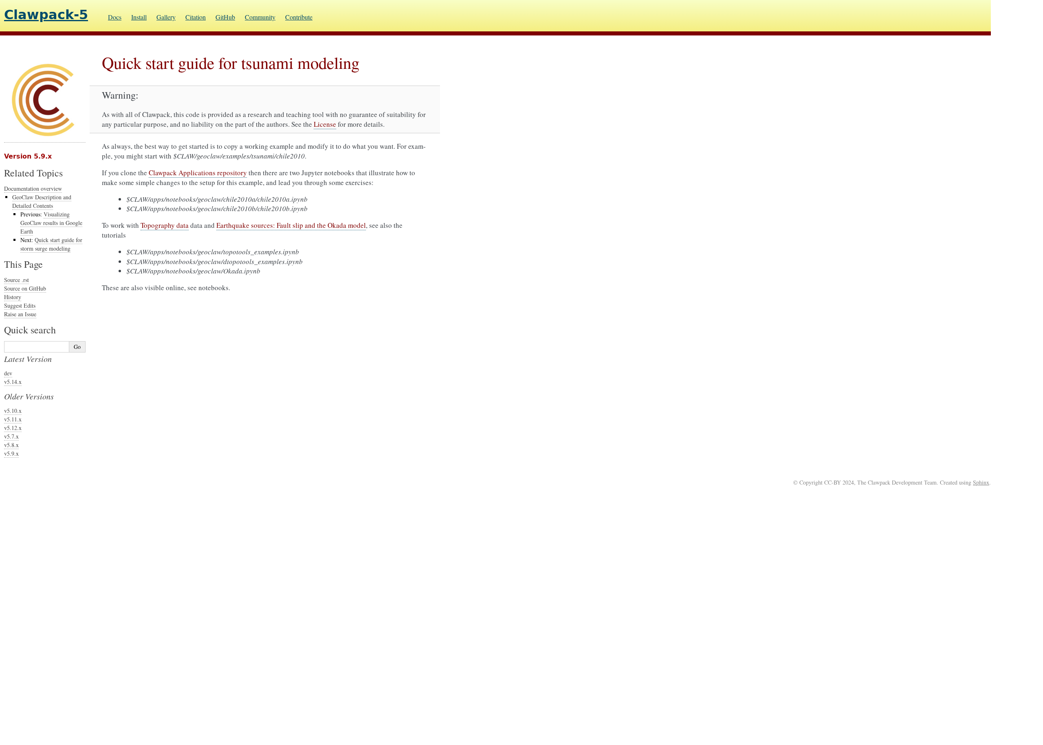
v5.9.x (11, 453)
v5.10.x (13, 410)
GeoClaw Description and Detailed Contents (41, 201)
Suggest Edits (19, 305)
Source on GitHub (25, 288)
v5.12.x (13, 428)
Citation (195, 17)
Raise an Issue (20, 314)
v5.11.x (13, 419)
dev (8, 373)
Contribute (298, 17)
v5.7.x (11, 436)
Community (260, 17)
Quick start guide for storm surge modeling (51, 244)
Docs (114, 17)
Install (139, 17)
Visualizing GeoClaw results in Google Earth (51, 222)
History (12, 297)
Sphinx (981, 482)
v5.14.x (13, 382)
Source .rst (16, 280)
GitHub (225, 17)
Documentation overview (33, 188)
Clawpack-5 (46, 14)
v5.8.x (11, 445)
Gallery (166, 17)
